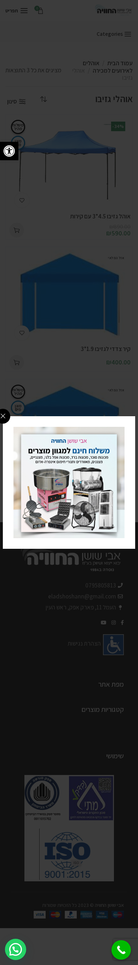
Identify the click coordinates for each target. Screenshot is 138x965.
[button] (9, 151)
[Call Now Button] (121, 950)
